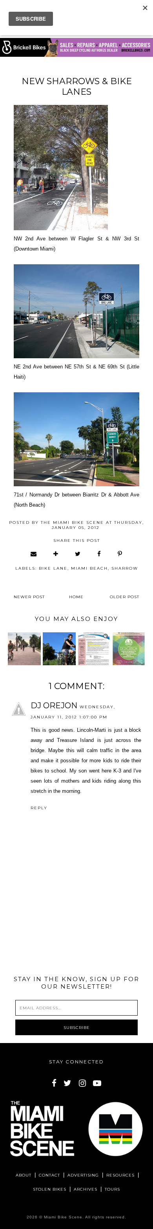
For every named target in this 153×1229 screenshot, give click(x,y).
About (23, 1175)
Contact (49, 1175)
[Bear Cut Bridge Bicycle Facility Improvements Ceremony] (128, 648)
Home (76, 596)
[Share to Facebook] (99, 554)
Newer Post (29, 596)
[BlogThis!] (56, 554)
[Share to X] (78, 554)
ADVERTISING (83, 1175)
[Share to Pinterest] (120, 554)
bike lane (53, 568)
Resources (120, 1175)
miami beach (89, 568)
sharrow (124, 568)
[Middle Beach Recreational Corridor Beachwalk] (24, 648)
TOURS (112, 1189)
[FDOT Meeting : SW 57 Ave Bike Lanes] (93, 648)
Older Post (124, 596)
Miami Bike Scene (63, 1217)
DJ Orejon (54, 705)
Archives (85, 1189)
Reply (39, 807)
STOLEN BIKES (49, 1189)
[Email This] (34, 554)
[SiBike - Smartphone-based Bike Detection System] (59, 648)
